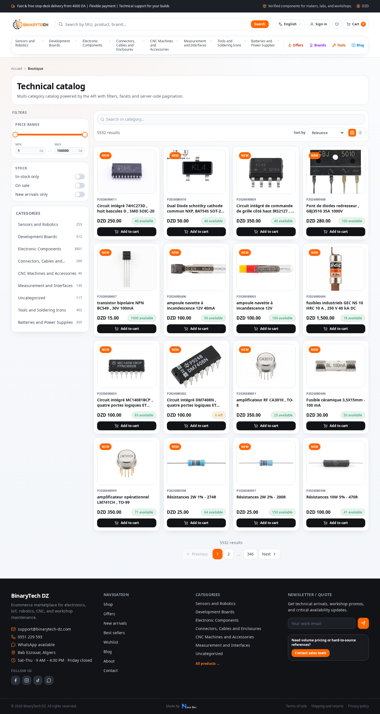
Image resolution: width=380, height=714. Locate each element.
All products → (208, 663)
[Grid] (352, 133)
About (109, 661)
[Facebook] (15, 680)
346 (250, 554)
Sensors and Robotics (216, 603)
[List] (360, 133)
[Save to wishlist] (149, 157)
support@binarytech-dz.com (44, 629)
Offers (298, 45)
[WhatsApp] (49, 680)
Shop (108, 604)
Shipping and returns (327, 706)
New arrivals (115, 623)
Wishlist (110, 642)
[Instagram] (26, 680)
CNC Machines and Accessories (225, 636)
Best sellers (114, 632)
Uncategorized (209, 653)
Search (259, 24)
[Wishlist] (336, 24)
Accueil (16, 68)
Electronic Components (217, 620)
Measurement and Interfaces (223, 645)
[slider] (15, 134)
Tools (341, 45)
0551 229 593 (30, 636)
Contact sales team (310, 653)
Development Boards (215, 611)
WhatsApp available (36, 644)
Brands (320, 45)
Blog (360, 45)
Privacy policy (358, 706)
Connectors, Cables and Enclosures (228, 628)
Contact (110, 670)
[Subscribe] (363, 623)
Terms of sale (296, 706)
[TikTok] (37, 680)
